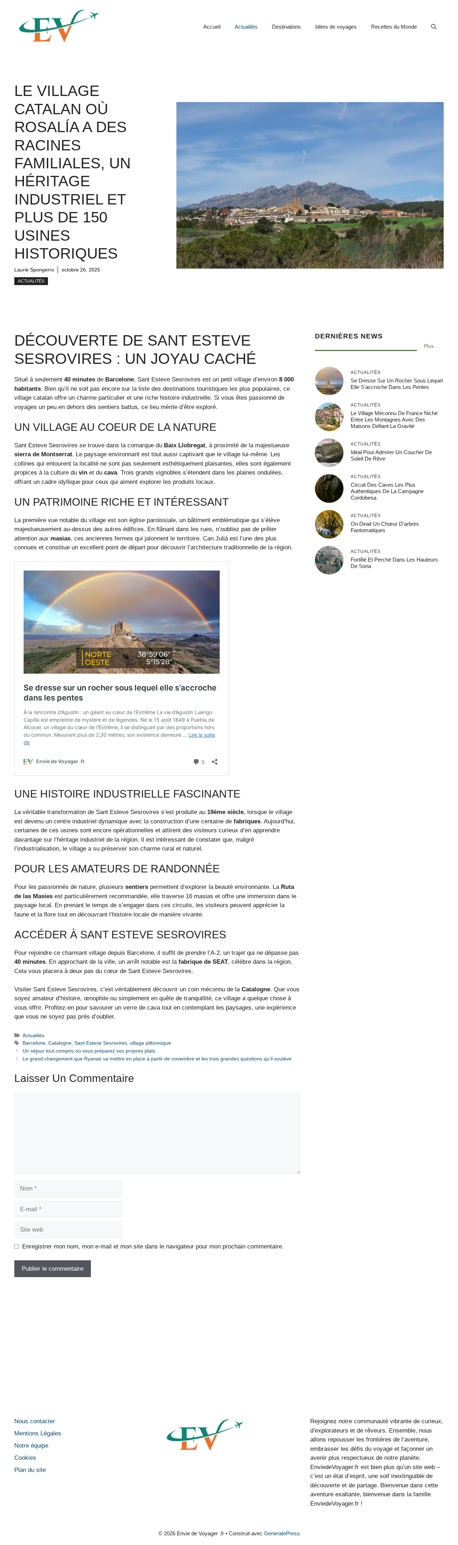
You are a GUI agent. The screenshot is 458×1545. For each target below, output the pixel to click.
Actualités (246, 27)
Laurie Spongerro (34, 270)
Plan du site (30, 1470)
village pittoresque (150, 1043)
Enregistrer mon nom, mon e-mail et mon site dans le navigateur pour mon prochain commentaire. (153, 1246)
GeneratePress (282, 1533)
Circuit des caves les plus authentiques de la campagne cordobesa (387, 491)
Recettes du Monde (394, 27)
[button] (434, 27)
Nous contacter (34, 1421)
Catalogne (60, 1043)
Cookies (25, 1457)
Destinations (286, 27)
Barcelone (34, 1043)
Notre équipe (31, 1445)
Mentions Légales (37, 1433)
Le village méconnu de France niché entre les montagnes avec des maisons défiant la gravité (394, 419)
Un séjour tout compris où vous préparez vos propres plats (89, 1051)
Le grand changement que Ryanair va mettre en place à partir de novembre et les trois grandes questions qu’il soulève (157, 1059)
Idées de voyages (336, 27)
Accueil (211, 27)
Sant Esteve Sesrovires (100, 1043)
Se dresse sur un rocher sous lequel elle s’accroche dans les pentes (397, 383)
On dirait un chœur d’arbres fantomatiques (385, 527)
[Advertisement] (229, 1349)
